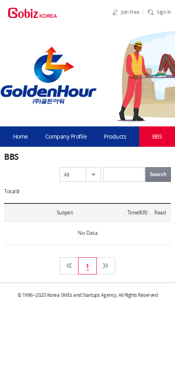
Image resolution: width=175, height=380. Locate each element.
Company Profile (66, 136)
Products (115, 136)
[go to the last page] (105, 265)
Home (20, 136)
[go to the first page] (69, 265)
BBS (157, 136)
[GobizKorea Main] (32, 12)
